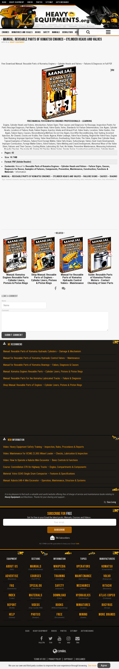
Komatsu (107, 566)
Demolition (67, 32)
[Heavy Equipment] (59, 16)
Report (12, 605)
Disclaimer (80, 659)
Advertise (11, 576)
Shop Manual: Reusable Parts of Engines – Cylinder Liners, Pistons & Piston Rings (42, 385)
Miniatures (83, 605)
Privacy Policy (54, 659)
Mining (83, 614)
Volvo (107, 576)
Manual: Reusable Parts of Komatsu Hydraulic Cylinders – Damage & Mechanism (42, 351)
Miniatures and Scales (22, 32)
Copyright (68, 659)
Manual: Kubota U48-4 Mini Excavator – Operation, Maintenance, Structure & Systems (44, 480)
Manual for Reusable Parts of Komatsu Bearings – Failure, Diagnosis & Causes (41, 364)
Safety (46, 32)
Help (12, 614)
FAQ (12, 586)
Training (59, 576)
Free (59, 614)
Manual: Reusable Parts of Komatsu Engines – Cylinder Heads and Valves (52, 39)
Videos (36, 605)
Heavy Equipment (17, 42)
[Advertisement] (59, 53)
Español (61, 651)
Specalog (36, 586)
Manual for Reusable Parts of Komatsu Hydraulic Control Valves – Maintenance (41, 358)
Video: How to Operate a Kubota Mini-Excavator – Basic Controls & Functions (40, 460)
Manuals (56, 32)
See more (92, 665)
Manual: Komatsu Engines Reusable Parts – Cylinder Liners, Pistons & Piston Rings (43, 371)
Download (59, 595)
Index (12, 595)
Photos (35, 614)
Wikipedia (59, 566)
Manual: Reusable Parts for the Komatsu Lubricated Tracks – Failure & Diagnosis (42, 378)
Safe (77, 544)
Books (38, 32)
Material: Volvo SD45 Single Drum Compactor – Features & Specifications (39, 473)
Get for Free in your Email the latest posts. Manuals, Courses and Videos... (59, 517)
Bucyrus (107, 605)
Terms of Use (40, 659)
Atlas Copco (107, 595)
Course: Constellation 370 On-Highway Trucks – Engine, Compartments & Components (44, 467)
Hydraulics (83, 595)
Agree (104, 665)
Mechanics (83, 586)
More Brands (107, 614)
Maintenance (83, 576)
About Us (12, 566)
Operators (83, 566)
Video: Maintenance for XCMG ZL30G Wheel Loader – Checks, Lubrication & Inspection (45, 453)
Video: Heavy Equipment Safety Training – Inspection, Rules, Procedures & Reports (43, 446)
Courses (35, 576)
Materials (35, 595)
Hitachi (107, 586)
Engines (5, 32)
